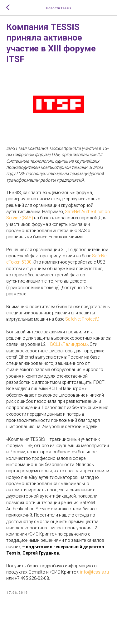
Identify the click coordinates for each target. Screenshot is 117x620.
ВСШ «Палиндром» (69, 344)
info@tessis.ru (94, 572)
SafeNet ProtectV (81, 319)
